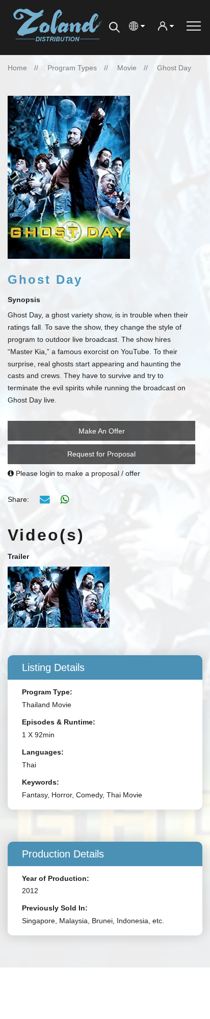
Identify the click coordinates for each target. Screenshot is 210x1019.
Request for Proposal (101, 454)
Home (17, 68)
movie (127, 68)
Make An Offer (101, 431)
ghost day (174, 68)
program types (72, 68)
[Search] (114, 27)
